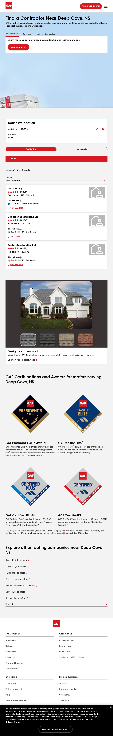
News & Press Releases (16, 701)
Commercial (82, 149)
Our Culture (64, 652)
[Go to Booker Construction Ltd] (97, 249)
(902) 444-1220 (15, 208)
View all (9, 604)
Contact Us (11, 684)
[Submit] (103, 128)
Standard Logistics (68, 689)
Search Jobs (65, 646)
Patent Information (15, 689)
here (49, 533)
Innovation (11, 658)
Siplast (62, 684)
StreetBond (64, 701)
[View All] (20, 201)
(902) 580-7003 (15, 237)
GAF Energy (64, 695)
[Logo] (9, 8)
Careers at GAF (66, 641)
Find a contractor (91, 6)
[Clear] (97, 128)
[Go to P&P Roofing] (97, 193)
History (9, 646)
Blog (8, 695)
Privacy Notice (13, 722)
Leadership (11, 652)
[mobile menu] (105, 6)
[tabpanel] (56, 44)
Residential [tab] (12, 34)
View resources (18, 47)
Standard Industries (15, 663)
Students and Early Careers (72, 658)
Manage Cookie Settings (54, 729)
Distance (12, 135)
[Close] (111, 707)
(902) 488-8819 (15, 265)
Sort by (9, 178)
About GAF (11, 641)
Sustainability (12, 669)
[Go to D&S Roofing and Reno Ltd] (97, 221)
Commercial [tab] (27, 34)
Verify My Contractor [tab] (46, 34)
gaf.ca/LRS (60, 533)
